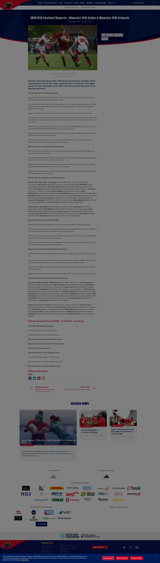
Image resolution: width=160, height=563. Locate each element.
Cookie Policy (25, 560)
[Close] (156, 558)
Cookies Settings (108, 558)
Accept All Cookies (136, 558)
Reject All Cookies (122, 558)
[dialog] (80, 558)
